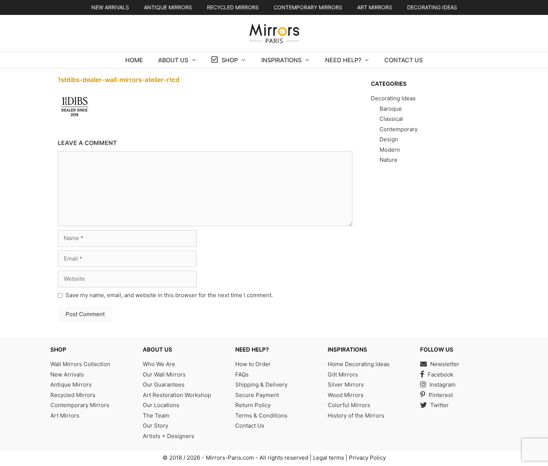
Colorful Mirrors (349, 405)
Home (134, 60)
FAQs (242, 374)
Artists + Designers (168, 436)
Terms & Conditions (261, 415)
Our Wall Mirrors (164, 374)
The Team (156, 415)
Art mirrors (374, 7)
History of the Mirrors (356, 415)
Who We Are (159, 364)
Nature (388, 159)
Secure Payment (257, 395)
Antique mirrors (168, 7)
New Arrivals (110, 7)
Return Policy (253, 405)
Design (388, 139)
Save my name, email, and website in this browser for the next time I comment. (169, 295)
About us (173, 60)
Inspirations (281, 60)
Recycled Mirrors (72, 395)
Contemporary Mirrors (79, 405)
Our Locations (161, 405)
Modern (389, 149)
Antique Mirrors (71, 384)
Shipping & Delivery (261, 384)
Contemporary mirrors (308, 7)
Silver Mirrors (346, 384)
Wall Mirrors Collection (80, 364)
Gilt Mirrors (343, 374)
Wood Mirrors (345, 395)
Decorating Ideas (432, 7)
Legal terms (328, 457)
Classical (391, 118)
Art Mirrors (64, 415)
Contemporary (398, 129)
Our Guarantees (164, 384)
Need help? (343, 60)
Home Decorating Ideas (359, 364)
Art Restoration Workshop (177, 395)
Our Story (155, 425)
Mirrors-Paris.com (230, 457)
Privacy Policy (367, 457)
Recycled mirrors (233, 7)
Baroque (390, 108)
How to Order (253, 364)
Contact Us (403, 60)
